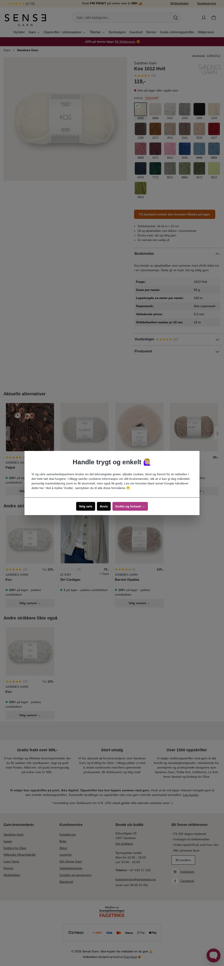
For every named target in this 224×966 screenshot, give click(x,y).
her (41, 488)
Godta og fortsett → (130, 506)
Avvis (104, 506)
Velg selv (85, 506)
